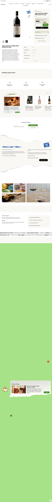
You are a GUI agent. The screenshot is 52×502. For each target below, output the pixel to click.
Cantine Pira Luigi (38, 11)
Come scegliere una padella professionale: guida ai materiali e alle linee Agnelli (24, 270)
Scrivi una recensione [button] (33, 125)
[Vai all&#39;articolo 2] (6, 41)
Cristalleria (11, 3)
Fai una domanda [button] (33, 127)
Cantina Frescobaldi (37, 105)
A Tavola (17, 3)
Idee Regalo (26, 5)
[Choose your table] (28, 14)
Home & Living (40, 3)
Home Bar (28, 3)
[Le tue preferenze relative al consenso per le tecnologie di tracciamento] (50, 500)
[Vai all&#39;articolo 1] (3, 41)
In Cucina (22, 3)
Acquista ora (42, 27)
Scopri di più (17, 112)
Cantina (34, 3)
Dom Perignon (26, 105)
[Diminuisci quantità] (37, 25)
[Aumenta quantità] (41, 25)
